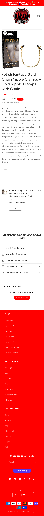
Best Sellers (9, 320)
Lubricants (8, 331)
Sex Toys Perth (18, 512)
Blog (6, 426)
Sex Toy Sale (9, 336)
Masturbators (9, 389)
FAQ (6, 447)
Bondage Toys (10, 373)
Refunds (8, 436)
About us (8, 420)
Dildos (7, 384)
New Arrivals (10, 326)
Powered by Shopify (29, 512)
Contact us (9, 415)
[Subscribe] (34, 462)
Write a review (22, 297)
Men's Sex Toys (10, 342)
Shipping (4, 102)
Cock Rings (9, 378)
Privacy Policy (10, 431)
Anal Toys (8, 367)
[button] (4, 16)
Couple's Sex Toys (11, 353)
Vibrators (8, 400)
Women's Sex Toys (12, 347)
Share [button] (6, 169)
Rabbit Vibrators (11, 394)
